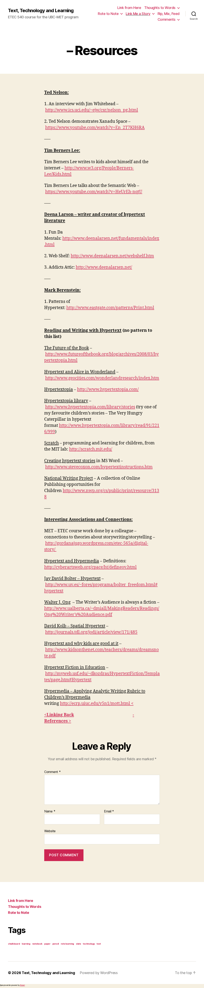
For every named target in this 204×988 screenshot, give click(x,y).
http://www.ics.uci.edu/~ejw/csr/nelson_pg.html (91, 110)
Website (50, 831)
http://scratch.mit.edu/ (90, 449)
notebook (37, 944)
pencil (55, 944)
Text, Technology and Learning (41, 10)
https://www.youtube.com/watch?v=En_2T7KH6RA (95, 127)
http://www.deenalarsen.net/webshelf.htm (112, 256)
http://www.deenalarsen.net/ (104, 267)
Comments (167, 19)
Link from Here (129, 8)
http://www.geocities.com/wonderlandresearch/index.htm (102, 378)
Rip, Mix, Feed (168, 14)
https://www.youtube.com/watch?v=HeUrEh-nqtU (93, 191)
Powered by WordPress (99, 973)
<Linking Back (59, 715)
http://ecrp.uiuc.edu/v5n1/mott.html (95, 703)
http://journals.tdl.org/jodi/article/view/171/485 (91, 632)
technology (89, 944)
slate (78, 944)
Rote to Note (108, 14)
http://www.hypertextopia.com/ (108, 389)
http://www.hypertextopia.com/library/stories (90, 407)
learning (26, 944)
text (99, 944)
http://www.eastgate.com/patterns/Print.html (110, 307)
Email (109, 811)
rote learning (67, 944)
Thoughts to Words (160, 8)
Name (49, 811)
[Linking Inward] (130, 703)
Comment (52, 772)
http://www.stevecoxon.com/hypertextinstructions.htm (99, 467)
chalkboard (14, 944)
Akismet (22, 985)
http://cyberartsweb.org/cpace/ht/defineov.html (90, 567)
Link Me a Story (138, 14)
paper (47, 944)
